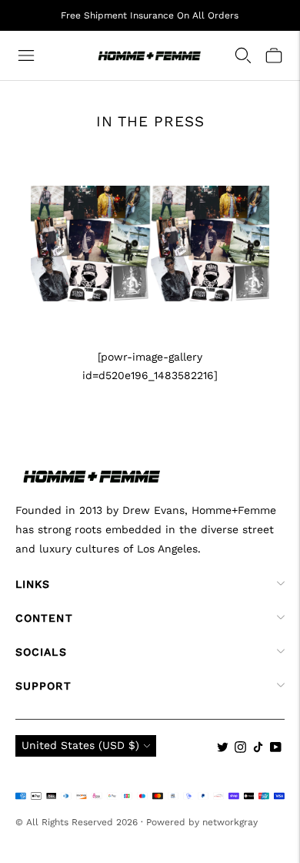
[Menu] (26, 55)
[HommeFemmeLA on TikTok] (258, 749)
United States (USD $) (80, 745)
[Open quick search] (243, 55)
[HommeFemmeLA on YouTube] (276, 749)
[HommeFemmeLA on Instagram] (240, 749)
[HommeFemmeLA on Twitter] (222, 749)
